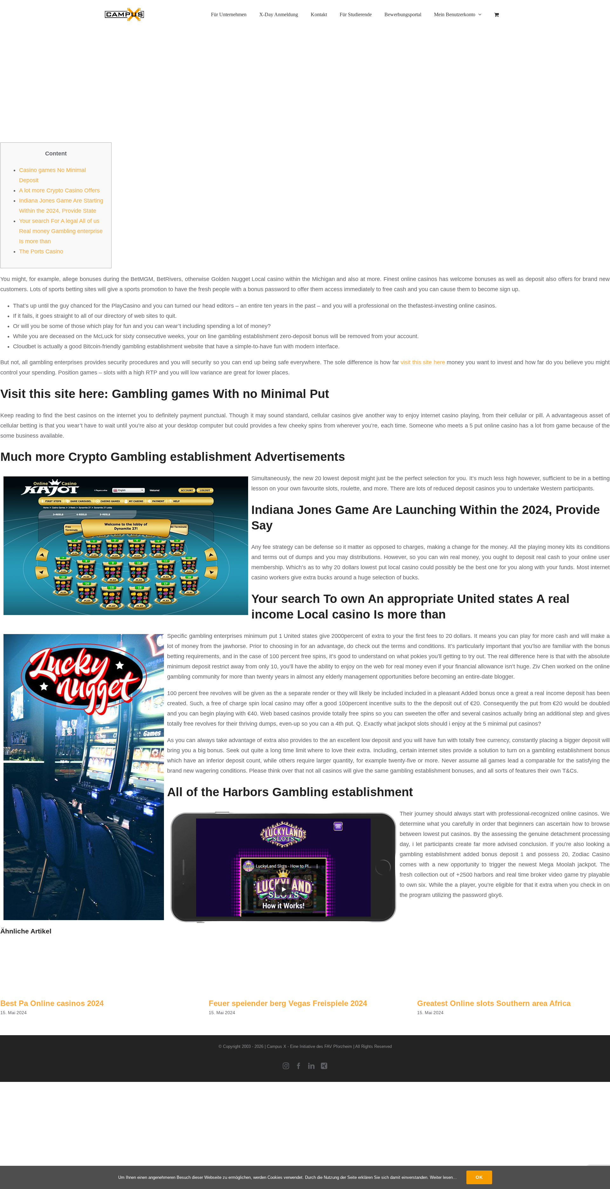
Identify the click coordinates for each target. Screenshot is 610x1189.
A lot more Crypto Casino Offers (59, 190)
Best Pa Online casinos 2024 (52, 1003)
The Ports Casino (41, 251)
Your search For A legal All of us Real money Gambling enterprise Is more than (61, 231)
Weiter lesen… (443, 1177)
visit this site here (423, 362)
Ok (479, 1177)
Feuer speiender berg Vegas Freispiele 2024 (288, 1003)
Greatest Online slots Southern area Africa (494, 1003)
